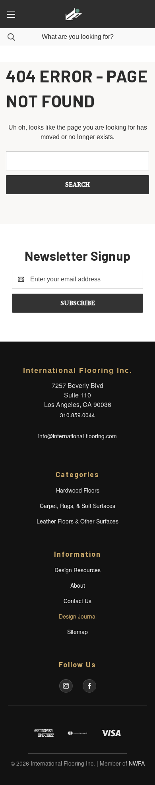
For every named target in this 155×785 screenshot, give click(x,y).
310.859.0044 (77, 415)
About (77, 585)
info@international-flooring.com (77, 436)
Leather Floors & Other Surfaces (77, 521)
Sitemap (77, 632)
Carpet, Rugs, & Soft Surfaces (77, 506)
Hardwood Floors (77, 490)
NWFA (137, 763)
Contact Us (77, 601)
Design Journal (78, 616)
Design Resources (77, 570)
